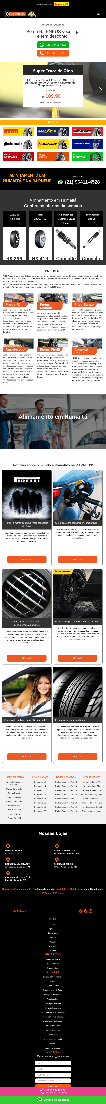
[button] (98, 14)
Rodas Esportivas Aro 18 (66, 803)
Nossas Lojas (52, 933)
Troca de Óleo (53, 986)
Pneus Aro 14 (40, 786)
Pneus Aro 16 (40, 794)
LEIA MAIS (26, 559)
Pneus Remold (14, 818)
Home (53, 924)
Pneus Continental (14, 789)
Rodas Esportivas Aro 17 (66, 799)
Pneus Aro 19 (40, 807)
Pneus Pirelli (14, 814)
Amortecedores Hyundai (91, 794)
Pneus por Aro (40, 777)
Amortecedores (91, 777)
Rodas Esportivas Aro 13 (66, 782)
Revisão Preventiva (53, 1008)
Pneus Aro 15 (40, 790)
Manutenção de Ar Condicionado (53, 1032)
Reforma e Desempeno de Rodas (53, 979)
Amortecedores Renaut (92, 807)
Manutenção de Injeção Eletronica (53, 1041)
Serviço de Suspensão (53, 995)
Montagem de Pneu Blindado (52, 1012)
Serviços (52, 937)
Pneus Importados (14, 801)
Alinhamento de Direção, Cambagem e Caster (53, 1023)
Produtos (53, 942)
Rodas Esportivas (66, 777)
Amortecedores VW (91, 782)
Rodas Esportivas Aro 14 (66, 786)
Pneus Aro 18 (40, 803)
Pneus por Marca (14, 777)
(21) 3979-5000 (63, 1057)
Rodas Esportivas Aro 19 (66, 807)
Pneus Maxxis (14, 805)
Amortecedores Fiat (91, 786)
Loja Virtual (52, 928)
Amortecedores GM (91, 799)
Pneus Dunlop (14, 793)
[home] (19, 14)
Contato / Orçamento (53, 948)
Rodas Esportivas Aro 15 (66, 790)
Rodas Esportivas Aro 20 (66, 811)
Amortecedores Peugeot (91, 803)
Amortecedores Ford (92, 790)
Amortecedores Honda (92, 811)
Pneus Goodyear (14, 797)
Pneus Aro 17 (40, 799)
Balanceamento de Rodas (53, 990)
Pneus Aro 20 (40, 811)
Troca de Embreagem (53, 1048)
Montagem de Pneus (53, 1003)
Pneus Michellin (14, 810)
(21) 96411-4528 (82, 182)
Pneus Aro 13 (40, 782)
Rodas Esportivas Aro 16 (66, 794)
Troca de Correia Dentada (53, 1017)
